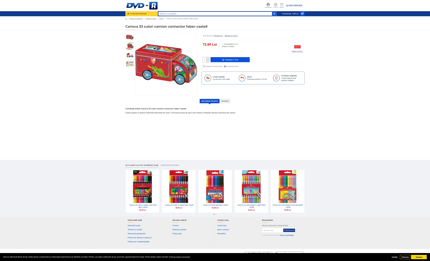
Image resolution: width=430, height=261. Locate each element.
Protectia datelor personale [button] (179, 257)
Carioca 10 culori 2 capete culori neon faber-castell (143, 206)
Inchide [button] (395, 257)
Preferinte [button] (405, 257)
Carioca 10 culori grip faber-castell (215, 205)
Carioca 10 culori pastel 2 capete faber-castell (252, 206)
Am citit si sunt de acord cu (279, 235)
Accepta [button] (419, 257)
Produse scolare (151, 18)
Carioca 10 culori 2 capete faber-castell (179, 205)
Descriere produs (209, 101)
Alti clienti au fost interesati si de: (142, 165)
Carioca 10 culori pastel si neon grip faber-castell (288, 206)
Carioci (161, 18)
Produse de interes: (170, 165)
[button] (214, 214)
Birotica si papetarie (136, 18)
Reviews (225, 101)
